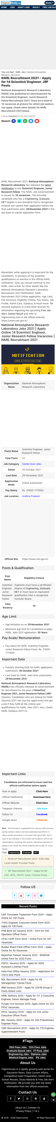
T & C (36, 1111)
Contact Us (34, 1107)
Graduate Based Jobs (19, 1050)
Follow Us (42, 820)
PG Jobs (40, 1057)
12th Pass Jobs (37, 1047)
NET (3, 202)
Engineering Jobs (19, 1054)
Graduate (44, 198)
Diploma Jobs (38, 1054)
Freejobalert (12, 116)
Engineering (31, 198)
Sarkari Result (15, 313)
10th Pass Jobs (18, 1047)
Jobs (12, 7)
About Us (20, 1107)
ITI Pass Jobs (41, 1050)
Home (4, 7)
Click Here (42, 791)
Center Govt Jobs (31, 464)
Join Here (42, 808)
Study (11, 2)
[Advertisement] (28, 38)
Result (36, 7)
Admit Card (24, 7)
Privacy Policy (23, 1111)
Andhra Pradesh (31, 496)
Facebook (41, 814)
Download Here (42, 797)
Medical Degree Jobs (21, 1057)
